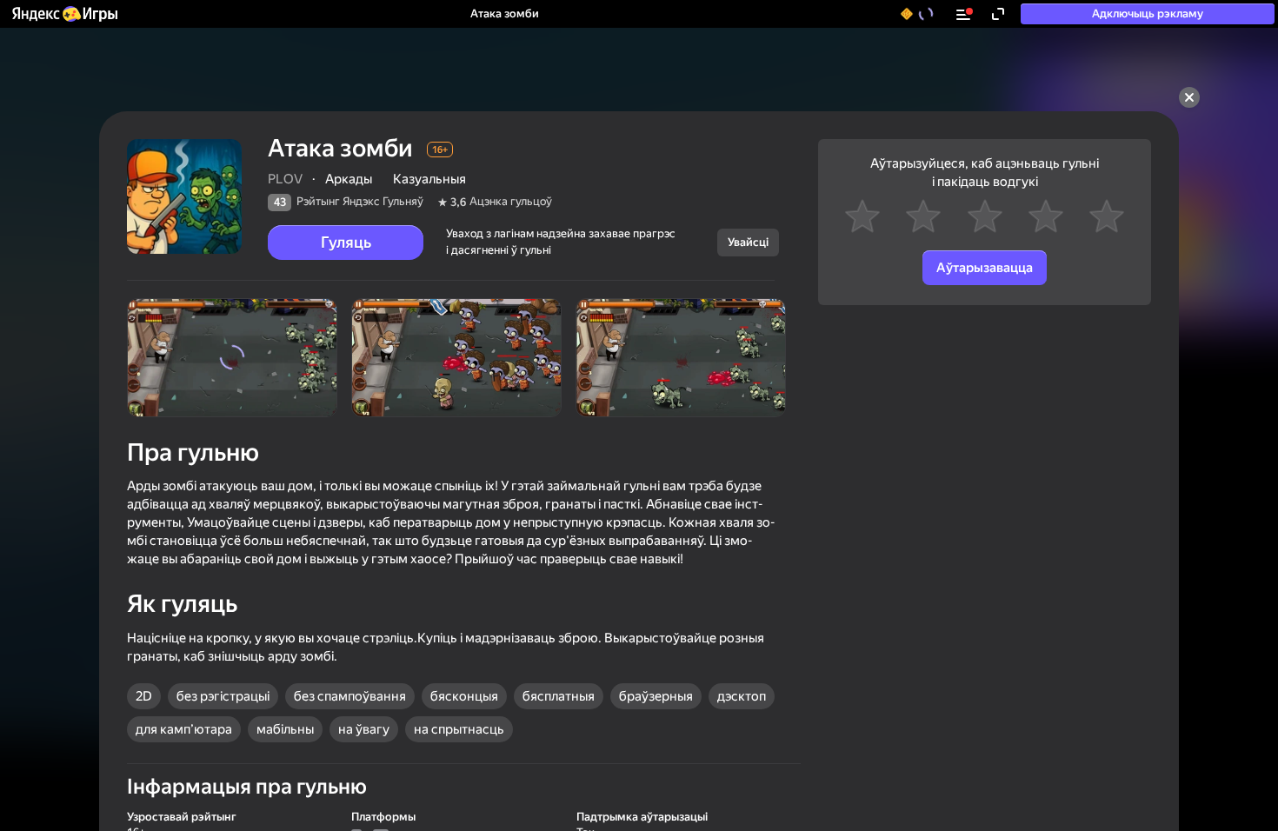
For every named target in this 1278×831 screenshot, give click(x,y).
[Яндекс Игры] (64, 14)
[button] (64, 14)
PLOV (285, 179)
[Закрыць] (1189, 97)
